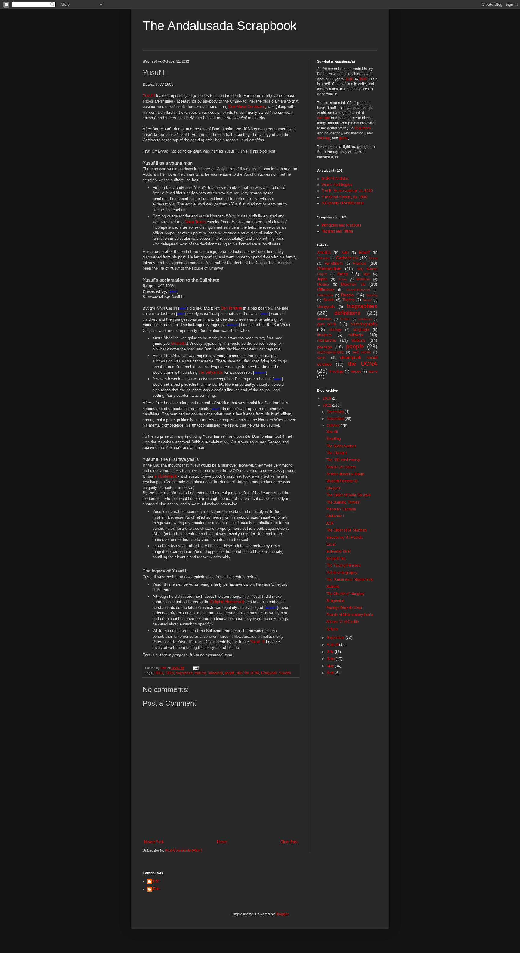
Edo (156, 881)
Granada (178, 343)
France (359, 263)
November (336, 419)
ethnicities (324, 319)
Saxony (371, 295)
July (330, 652)
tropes (356, 371)
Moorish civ (353, 284)
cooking (323, 138)
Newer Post (153, 842)
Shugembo (335, 601)
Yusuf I (149, 95)
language (361, 330)
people (229, 673)
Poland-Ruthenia (358, 289)
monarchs (215, 673)
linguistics (362, 128)
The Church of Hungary (345, 594)
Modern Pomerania (342, 481)
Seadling (333, 439)
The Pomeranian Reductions (349, 580)
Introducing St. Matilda (344, 537)
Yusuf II (332, 432)
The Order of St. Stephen (346, 530)
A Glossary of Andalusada (343, 203)
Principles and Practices (341, 225)
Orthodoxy (325, 290)
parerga (323, 118)
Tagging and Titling (337, 231)
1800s (158, 673)
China (373, 258)
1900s (169, 673)
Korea (342, 279)
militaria (355, 334)
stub (239, 673)
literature (324, 335)
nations (359, 340)
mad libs (200, 673)
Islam (366, 274)
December (336, 412)
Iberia (342, 273)
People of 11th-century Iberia (349, 615)
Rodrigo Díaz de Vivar (344, 608)
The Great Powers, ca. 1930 (344, 197)
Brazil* (364, 253)
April (331, 673)
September (336, 638)
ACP (330, 523)
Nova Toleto (195, 222)
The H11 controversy (343, 460)
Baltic (345, 252)
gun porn (326, 324)
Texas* (367, 300)
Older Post (289, 842)
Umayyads (269, 673)
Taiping (348, 300)
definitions (347, 313)
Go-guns (333, 488)
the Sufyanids (211, 372)
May (331, 666)
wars (372, 371)
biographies (184, 673)
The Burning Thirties (342, 502)
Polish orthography (341, 573)
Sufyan (332, 629)
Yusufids (285, 673)
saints (321, 357)
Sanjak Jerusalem (341, 467)
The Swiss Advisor (341, 446)
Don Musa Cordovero (246, 106)
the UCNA (251, 673)
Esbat (331, 544)
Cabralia (323, 258)
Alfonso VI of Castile (342, 622)
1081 (350, 79)
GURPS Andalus (335, 179)
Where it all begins (337, 185)
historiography (363, 324)
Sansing (333, 586)
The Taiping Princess (343, 565)
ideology (335, 330)
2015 (327, 398)
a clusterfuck (165, 476)
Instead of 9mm (338, 551)
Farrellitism (333, 263)
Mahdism (363, 279)
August (333, 645)
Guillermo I (335, 516)
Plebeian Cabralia (341, 509)
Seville (328, 300)
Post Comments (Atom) (184, 850)
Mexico (323, 284)
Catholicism (347, 257)
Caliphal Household (227, 602)
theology (337, 371)
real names (362, 352)
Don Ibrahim (231, 308)
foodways (365, 319)
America (324, 253)
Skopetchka (335, 559)
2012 (327, 405)
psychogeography (330, 352)
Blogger (282, 914)
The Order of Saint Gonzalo (348, 495)
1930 (363, 79)
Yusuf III (257, 642)
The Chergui (336, 453)
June (331, 659)
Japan (322, 279)
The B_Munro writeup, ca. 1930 (347, 191)
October (334, 426)
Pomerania (325, 295)
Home (222, 842)
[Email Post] (196, 668)
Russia (347, 294)
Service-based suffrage (345, 474)
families (345, 319)
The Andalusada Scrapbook (220, 26)
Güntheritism (329, 268)
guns (343, 138)
